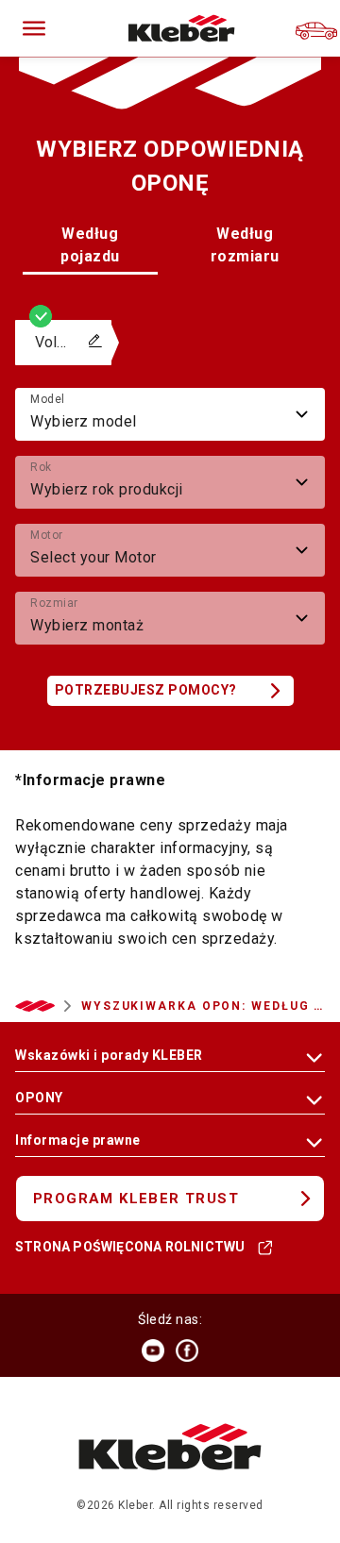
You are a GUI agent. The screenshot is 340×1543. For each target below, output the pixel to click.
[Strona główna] (181, 28)
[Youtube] (153, 1350)
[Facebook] (187, 1350)
